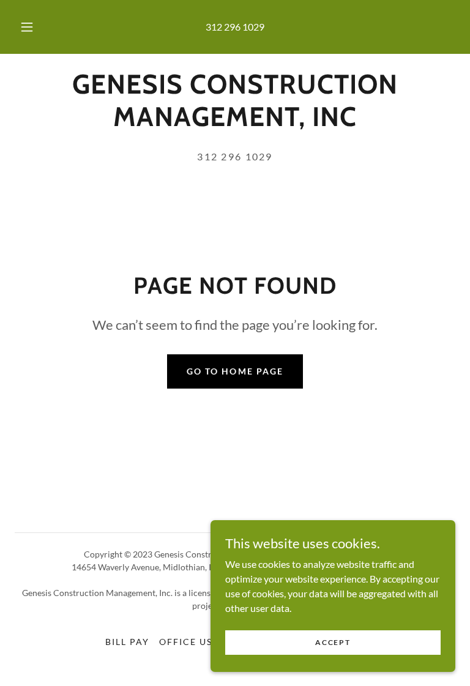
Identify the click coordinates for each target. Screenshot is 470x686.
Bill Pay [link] (127, 641)
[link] (235, 122)
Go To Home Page (235, 371)
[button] (34, 27)
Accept (332, 642)
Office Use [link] (188, 641)
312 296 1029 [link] (235, 26)
